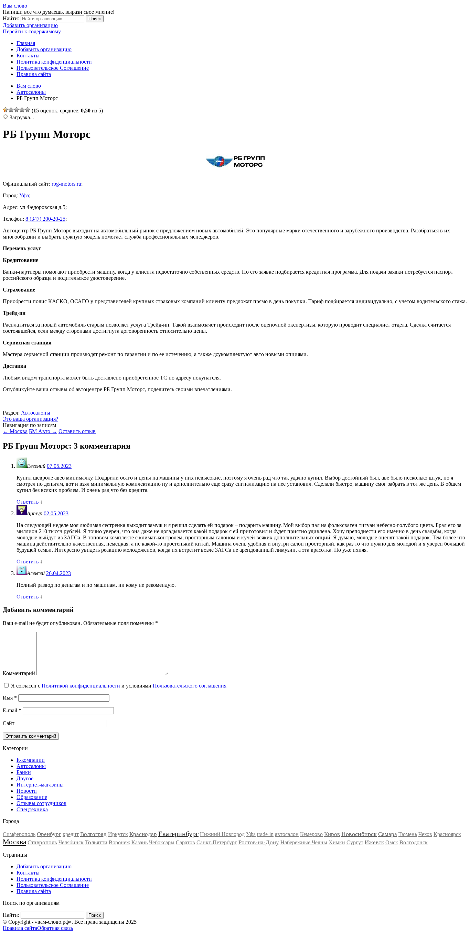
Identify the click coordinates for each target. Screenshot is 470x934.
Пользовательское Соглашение (53, 68)
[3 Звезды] (16, 109)
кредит (71, 834)
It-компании (31, 760)
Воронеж (119, 842)
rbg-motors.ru (66, 184)
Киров (332, 834)
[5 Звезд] (27, 109)
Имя (10, 698)
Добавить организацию (30, 25)
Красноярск (447, 834)
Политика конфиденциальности (54, 62)
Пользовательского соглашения (189, 686)
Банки (24, 772)
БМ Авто (43, 431)
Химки (337, 842)
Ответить (28, 502)
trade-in (265, 834)
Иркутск (118, 834)
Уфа (24, 195)
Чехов (425, 834)
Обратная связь (55, 928)
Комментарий (19, 673)
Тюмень (407, 834)
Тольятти (96, 842)
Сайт (8, 723)
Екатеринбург (178, 833)
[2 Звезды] (11, 109)
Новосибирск (359, 834)
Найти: (11, 18)
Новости (27, 791)
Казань (139, 842)
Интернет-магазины (40, 785)
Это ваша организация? (30, 419)
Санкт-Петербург (216, 842)
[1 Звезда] (5, 109)
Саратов (185, 842)
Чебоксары (161, 842)
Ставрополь (42, 842)
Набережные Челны (303, 842)
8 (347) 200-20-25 (45, 219)
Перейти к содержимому (32, 31)
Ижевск (374, 842)
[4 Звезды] (22, 109)
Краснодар (143, 834)
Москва (15, 431)
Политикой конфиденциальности (81, 686)
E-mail (12, 710)
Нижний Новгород (222, 834)
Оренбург (49, 834)
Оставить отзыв (77, 431)
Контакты (28, 55)
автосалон (287, 834)
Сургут (354, 842)
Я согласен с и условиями (118, 686)
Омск (391, 842)
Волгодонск (413, 842)
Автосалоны (35, 413)
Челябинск (71, 842)
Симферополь (19, 834)
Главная (26, 43)
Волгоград (93, 834)
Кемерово (311, 834)
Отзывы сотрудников (41, 803)
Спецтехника (32, 809)
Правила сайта (34, 74)
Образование (32, 797)
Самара (387, 834)
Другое (25, 778)
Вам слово (15, 6)
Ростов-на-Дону (258, 842)
